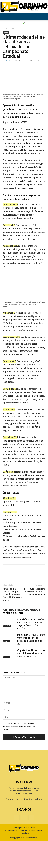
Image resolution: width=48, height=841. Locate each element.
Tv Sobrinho (24, 833)
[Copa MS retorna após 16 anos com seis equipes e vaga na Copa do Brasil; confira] (9, 622)
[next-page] (8, 663)
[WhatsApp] (31, 571)
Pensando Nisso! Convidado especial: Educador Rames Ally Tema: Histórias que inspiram (13, 594)
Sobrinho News (30, 828)
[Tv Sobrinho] (24, 6)
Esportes (13, 28)
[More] (39, 571)
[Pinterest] (23, 571)
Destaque (6, 626)
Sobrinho (9, 61)
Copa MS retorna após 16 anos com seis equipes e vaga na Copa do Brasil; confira (30, 624)
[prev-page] (4, 663)
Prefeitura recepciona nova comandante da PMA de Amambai (34, 592)
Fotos (39, 830)
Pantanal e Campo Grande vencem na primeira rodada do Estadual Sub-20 (31, 639)
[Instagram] (24, 817)
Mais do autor (13, 612)
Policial (32, 830)
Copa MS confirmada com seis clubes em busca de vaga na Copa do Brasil (31, 653)
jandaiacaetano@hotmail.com (28, 799)
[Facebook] (7, 571)
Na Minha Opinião (10, 830)
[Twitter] (15, 571)
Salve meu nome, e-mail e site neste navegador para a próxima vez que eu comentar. (20, 727)
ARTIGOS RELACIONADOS (21, 609)
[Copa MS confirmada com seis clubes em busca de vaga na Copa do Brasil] (9, 653)
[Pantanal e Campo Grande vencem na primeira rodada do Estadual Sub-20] (9, 637)
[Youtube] (31, 817)
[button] (4, 16)
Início (5, 28)
